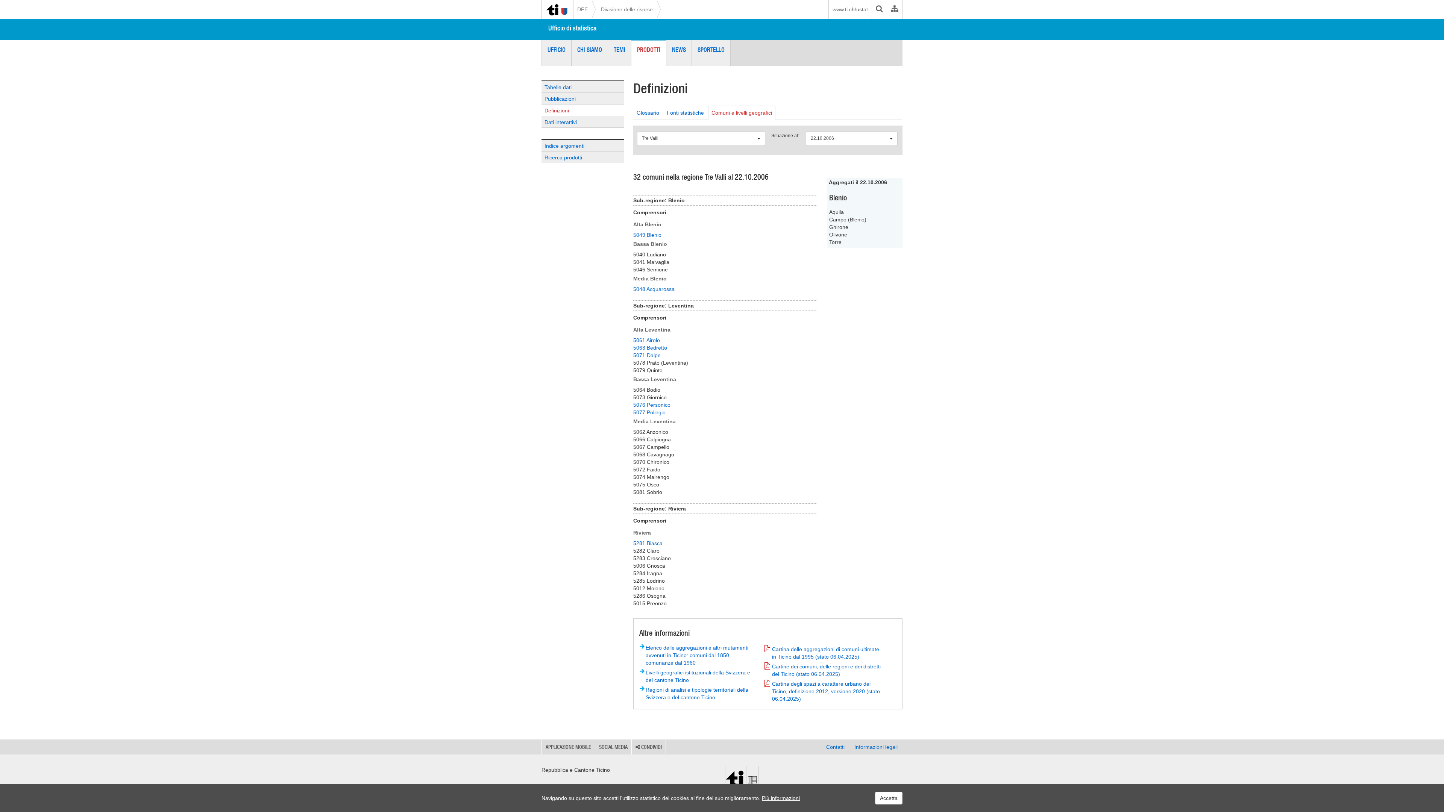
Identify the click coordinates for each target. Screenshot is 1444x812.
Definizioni (557, 111)
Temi (619, 49)
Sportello (711, 49)
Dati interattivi (561, 122)
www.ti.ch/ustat (850, 9)
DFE (582, 9)
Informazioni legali (876, 747)
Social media (613, 747)
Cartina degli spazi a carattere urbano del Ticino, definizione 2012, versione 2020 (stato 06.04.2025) (826, 691)
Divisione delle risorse (627, 9)
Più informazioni (781, 798)
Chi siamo (589, 49)
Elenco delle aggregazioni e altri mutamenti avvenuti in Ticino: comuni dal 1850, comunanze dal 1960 (697, 655)
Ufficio (557, 49)
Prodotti (648, 49)
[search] (879, 9)
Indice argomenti (564, 146)
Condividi (651, 747)
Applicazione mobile (568, 747)
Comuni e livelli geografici (741, 113)
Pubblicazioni (560, 99)
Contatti (835, 747)
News (679, 49)
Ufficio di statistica (572, 28)
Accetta (889, 798)
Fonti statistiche (685, 113)
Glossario (648, 113)
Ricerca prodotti (563, 158)
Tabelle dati (558, 87)
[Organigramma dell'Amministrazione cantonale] (894, 9)
